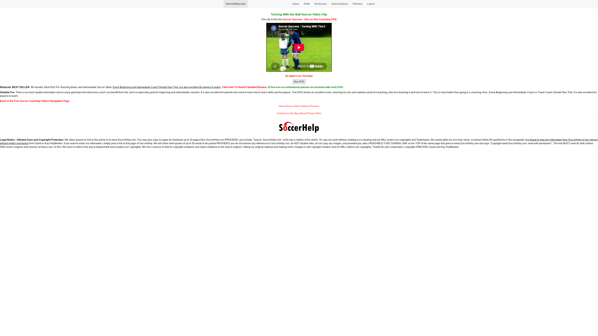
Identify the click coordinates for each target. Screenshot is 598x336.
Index (296, 3)
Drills (307, 3)
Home (282, 106)
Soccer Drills (293, 106)
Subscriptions (339, 3)
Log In (371, 3)
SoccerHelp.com (235, 3)
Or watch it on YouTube (299, 76)
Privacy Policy (314, 113)
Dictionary (321, 3)
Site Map (294, 113)
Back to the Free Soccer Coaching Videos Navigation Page (34, 101)
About (303, 113)
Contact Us (282, 113)
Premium (315, 106)
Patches (357, 3)
